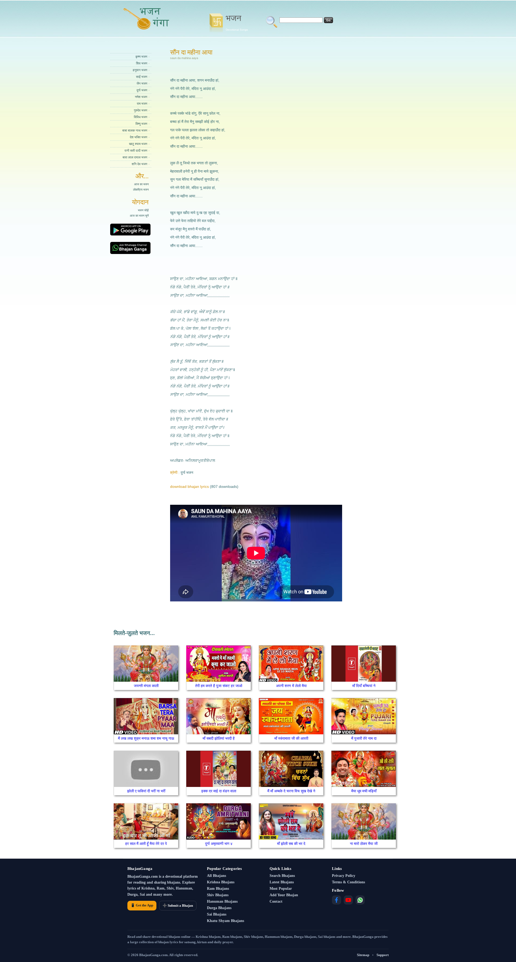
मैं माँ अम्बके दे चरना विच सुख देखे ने (291, 791)
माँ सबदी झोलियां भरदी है (219, 738)
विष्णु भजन (141, 124)
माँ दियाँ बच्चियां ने (363, 686)
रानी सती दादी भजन (135, 151)
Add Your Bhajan (284, 895)
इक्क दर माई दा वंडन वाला (218, 791)
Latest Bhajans (282, 882)
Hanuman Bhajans (222, 901)
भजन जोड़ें (143, 210)
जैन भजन (142, 83)
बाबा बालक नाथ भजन (134, 130)
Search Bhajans (282, 876)
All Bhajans (216, 876)
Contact (276, 901)
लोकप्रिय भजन (141, 189)
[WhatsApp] (360, 900)
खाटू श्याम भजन (138, 144)
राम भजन (142, 104)
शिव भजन (141, 63)
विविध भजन (140, 117)
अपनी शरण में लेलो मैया (291, 686)
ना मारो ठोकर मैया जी (364, 843)
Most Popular (281, 889)
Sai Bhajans (216, 914)
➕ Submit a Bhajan (178, 905)
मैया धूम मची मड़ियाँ (364, 791)
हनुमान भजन (140, 70)
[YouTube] (348, 900)
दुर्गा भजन (142, 90)
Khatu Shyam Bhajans (225, 921)
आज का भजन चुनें (139, 215)
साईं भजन (141, 77)
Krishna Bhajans (220, 882)
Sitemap (363, 955)
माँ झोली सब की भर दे (291, 843)
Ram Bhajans (218, 889)
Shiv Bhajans (217, 895)
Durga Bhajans (219, 908)
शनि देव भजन (139, 164)
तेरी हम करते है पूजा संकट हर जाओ (218, 686)
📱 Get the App (142, 905)
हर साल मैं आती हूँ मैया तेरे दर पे (146, 843)
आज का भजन (141, 184)
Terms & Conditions (348, 882)
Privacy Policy (343, 876)
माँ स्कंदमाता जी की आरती (291, 738)
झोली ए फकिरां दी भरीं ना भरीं (146, 791)
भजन (237, 22)
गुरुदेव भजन (140, 110)
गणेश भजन (141, 97)
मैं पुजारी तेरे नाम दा (364, 738)
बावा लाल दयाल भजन (135, 157)
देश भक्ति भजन (138, 137)
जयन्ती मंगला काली (146, 686)
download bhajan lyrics (189, 486)
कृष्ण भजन (141, 57)
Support (383, 955)
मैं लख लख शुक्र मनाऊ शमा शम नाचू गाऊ (146, 738)
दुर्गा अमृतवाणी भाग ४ (218, 843)
